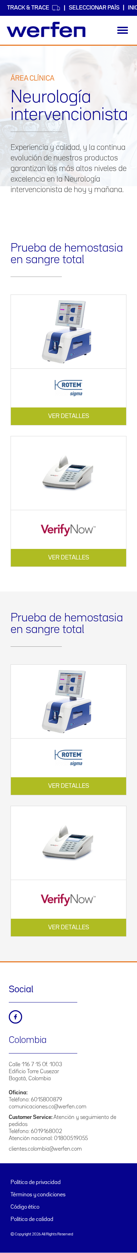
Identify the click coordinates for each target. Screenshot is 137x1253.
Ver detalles (68, 416)
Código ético (25, 1207)
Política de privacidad (36, 1182)
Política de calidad (32, 1219)
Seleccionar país (94, 8)
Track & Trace (28, 8)
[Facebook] (15, 1017)
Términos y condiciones (38, 1194)
